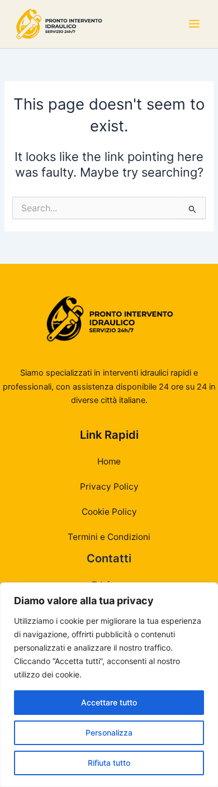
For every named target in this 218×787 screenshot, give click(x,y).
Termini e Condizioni (109, 537)
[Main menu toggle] (194, 24)
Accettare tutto (109, 702)
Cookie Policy (109, 511)
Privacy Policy (109, 486)
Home (109, 461)
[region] (109, 684)
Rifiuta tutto (109, 762)
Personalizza (109, 732)
